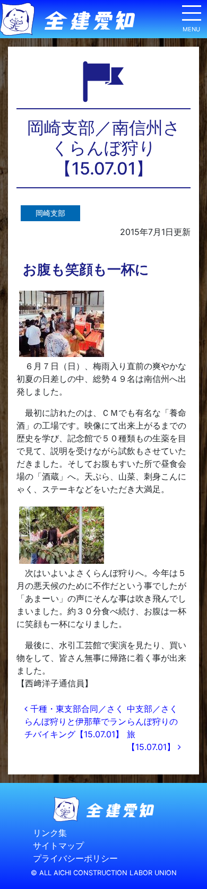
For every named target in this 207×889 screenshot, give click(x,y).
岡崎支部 (50, 212)
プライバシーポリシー (75, 858)
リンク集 (50, 833)
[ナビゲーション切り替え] (191, 17)
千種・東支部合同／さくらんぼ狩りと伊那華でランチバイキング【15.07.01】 (75, 721)
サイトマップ (58, 846)
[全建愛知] (67, 19)
